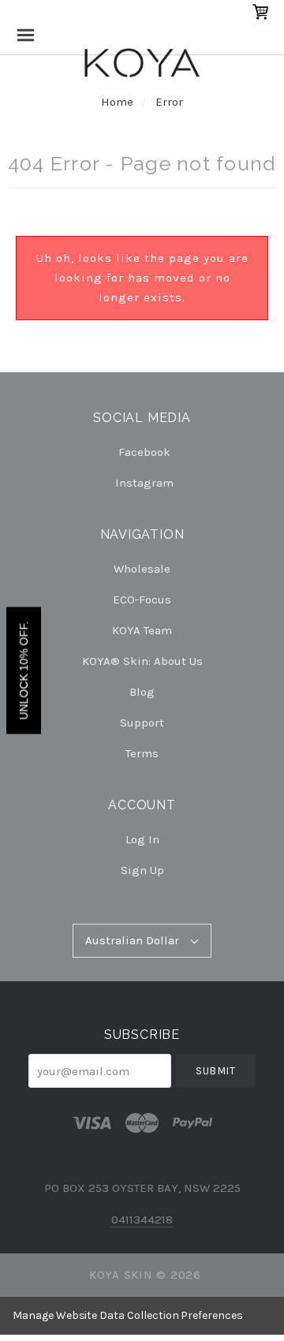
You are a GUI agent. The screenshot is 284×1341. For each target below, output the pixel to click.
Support (142, 722)
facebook (144, 452)
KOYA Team (142, 630)
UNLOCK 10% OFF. (23, 671)
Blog (142, 692)
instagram (144, 482)
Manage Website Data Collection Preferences (128, 1315)
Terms (142, 753)
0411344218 (142, 1219)
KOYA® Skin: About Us (142, 661)
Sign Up (142, 869)
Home (117, 102)
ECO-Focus (142, 599)
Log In (142, 839)
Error (169, 102)
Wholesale (142, 569)
